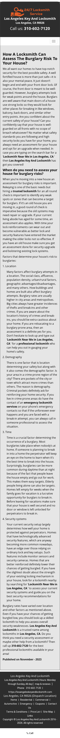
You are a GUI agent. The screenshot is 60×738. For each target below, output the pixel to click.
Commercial (41, 699)
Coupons (40, 703)
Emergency (26, 703)
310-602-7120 (37, 28)
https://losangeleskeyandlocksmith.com (30, 692)
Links (30, 715)
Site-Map (48, 711)
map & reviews (43, 684)
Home (14, 699)
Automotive (10, 703)
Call (30, 733)
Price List (35, 711)
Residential (26, 699)
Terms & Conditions (16, 711)
